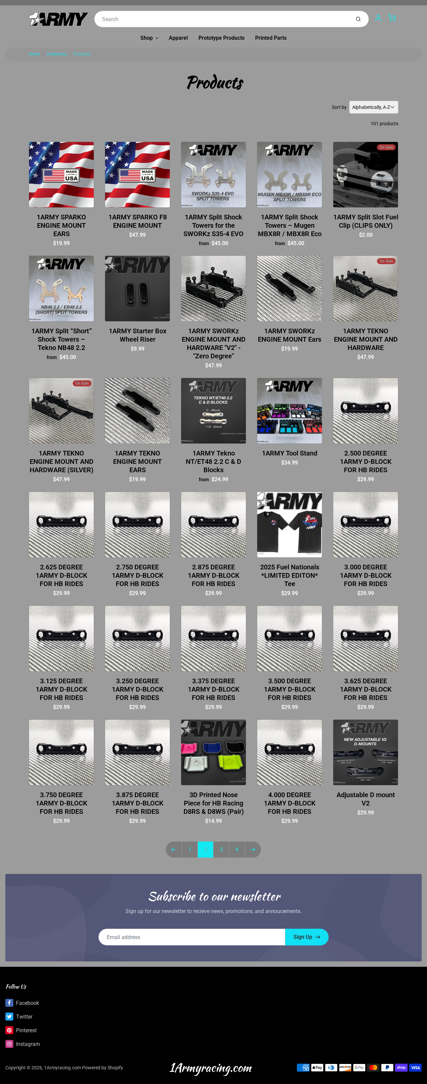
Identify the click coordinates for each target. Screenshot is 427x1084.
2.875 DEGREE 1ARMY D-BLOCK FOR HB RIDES (214, 575)
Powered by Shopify (102, 1067)
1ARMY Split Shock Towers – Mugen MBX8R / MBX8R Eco (290, 225)
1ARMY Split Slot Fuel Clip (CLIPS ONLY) (365, 221)
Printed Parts (271, 38)
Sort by (339, 107)
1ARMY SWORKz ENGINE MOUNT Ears (289, 335)
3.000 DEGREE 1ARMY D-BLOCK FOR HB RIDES (366, 575)
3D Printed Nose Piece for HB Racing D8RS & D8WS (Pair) (213, 803)
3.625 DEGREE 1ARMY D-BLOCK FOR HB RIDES (366, 689)
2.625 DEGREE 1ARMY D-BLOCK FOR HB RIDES (61, 575)
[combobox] (221, 19)
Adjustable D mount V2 (366, 799)
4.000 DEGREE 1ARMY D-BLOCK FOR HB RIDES (290, 803)
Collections (57, 54)
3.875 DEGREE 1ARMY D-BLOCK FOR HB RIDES (137, 803)
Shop (146, 38)
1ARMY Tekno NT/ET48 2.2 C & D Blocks (213, 461)
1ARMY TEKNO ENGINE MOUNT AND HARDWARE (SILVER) (61, 461)
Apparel (178, 38)
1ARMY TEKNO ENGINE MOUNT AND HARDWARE (366, 339)
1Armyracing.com (62, 1067)
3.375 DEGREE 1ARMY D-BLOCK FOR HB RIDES (214, 689)
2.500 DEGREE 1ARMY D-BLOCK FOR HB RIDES (366, 461)
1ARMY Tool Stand (289, 453)
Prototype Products (221, 38)
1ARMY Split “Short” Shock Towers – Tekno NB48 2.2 (61, 339)
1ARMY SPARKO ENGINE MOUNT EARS (61, 225)
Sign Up (303, 937)
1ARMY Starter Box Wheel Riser (137, 335)
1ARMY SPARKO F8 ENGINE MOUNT (137, 221)
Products (82, 54)
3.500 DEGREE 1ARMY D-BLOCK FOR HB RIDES (290, 689)
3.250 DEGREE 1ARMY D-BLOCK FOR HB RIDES (137, 689)
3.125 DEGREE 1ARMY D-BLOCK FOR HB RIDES (61, 689)
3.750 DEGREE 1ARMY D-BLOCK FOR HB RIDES (61, 803)
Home (34, 54)
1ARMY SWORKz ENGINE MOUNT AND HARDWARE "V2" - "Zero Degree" (214, 343)
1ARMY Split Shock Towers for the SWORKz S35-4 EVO (213, 225)
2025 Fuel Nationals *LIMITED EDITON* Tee (289, 575)
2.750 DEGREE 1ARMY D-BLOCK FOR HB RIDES (137, 575)
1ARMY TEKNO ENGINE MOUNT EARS (137, 461)
